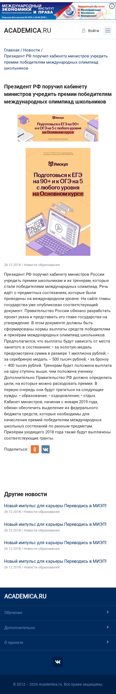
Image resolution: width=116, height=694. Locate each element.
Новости (31, 50)
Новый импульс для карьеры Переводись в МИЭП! (55, 505)
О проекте (13, 642)
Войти (93, 31)
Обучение (13, 612)
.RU (27, 30)
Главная (11, 50)
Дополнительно (19, 627)
